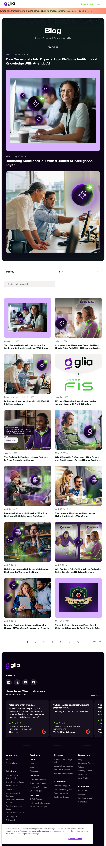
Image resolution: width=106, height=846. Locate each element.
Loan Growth (11, 789)
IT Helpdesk (10, 820)
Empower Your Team (38, 787)
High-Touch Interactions (40, 803)
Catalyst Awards (61, 793)
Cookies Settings (75, 839)
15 (78, 641)
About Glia (82, 791)
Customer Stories (61, 797)
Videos (81, 767)
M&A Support (11, 816)
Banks (8, 759)
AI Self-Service (36, 799)
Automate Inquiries (38, 780)
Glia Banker (34, 764)
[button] (93, 695)
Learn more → (59, 11)
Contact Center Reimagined (12, 777)
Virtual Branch (11, 786)
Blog (80, 759)
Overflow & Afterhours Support (15, 807)
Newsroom (82, 774)
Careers (81, 794)
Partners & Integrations (63, 773)
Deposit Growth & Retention (13, 794)
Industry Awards (85, 771)
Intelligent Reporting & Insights (63, 760)
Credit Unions (11, 763)
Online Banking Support (15, 782)
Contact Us (82, 802)
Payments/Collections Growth (15, 801)
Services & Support (62, 786)
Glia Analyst (35, 771)
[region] (47, 834)
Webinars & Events (86, 763)
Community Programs (63, 789)
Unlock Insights (36, 791)
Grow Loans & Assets (38, 783)
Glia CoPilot (34, 767)
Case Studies (83, 778)
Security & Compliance (63, 766)
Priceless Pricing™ (85, 798)
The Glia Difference (62, 770)
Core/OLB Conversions (15, 813)
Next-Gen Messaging (38, 807)
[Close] (88, 827)
